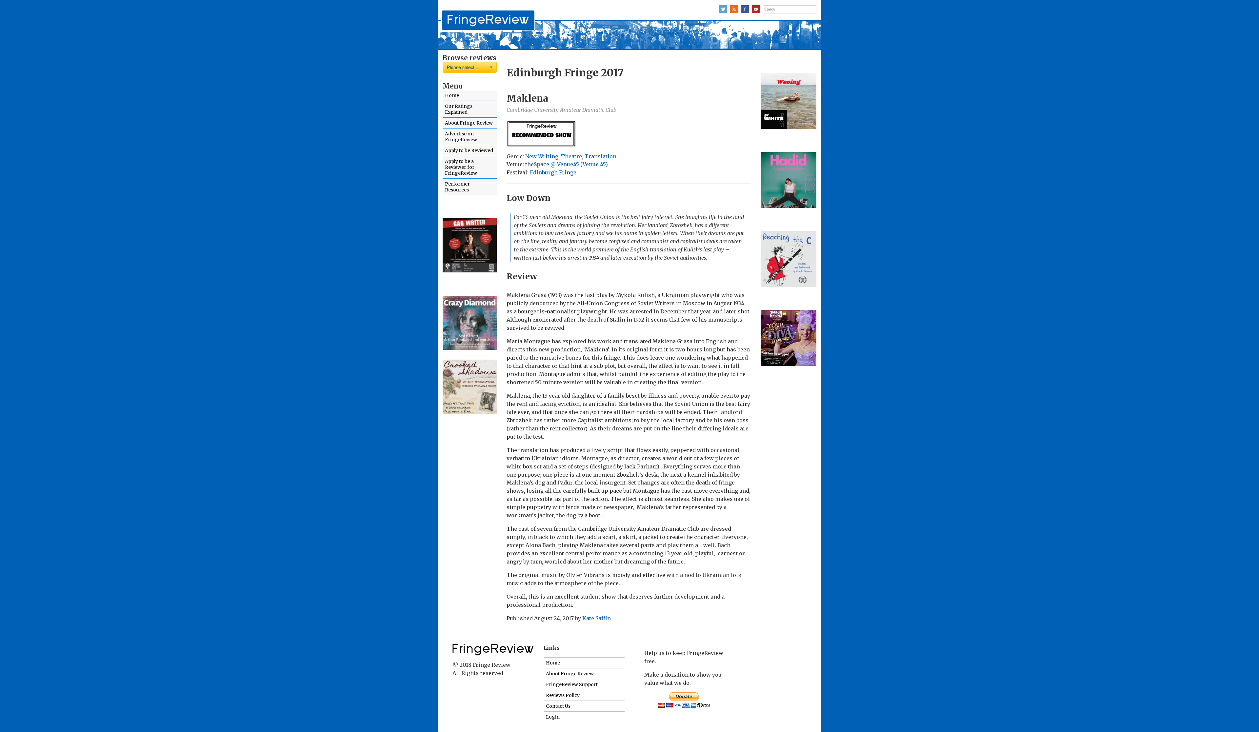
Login (553, 717)
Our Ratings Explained (458, 109)
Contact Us (558, 706)
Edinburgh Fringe (553, 172)
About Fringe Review (469, 123)
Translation (600, 156)
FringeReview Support (572, 684)
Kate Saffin (596, 618)
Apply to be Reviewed (469, 150)
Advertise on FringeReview (461, 137)
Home (452, 95)
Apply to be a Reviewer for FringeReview (461, 167)
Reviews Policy (563, 695)
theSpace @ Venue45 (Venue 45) (566, 164)
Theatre (571, 156)
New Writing (541, 156)
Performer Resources (457, 187)
